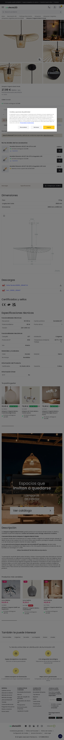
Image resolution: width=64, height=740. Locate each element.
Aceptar (49, 127)
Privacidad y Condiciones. (27, 123)
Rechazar (36, 127)
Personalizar (23, 127)
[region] (32, 120)
